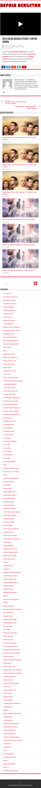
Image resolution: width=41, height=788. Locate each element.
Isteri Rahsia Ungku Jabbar (11, 512)
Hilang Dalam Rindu (9, 492)
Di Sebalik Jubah (8, 424)
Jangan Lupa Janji (8, 518)
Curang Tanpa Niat (9, 394)
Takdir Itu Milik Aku (9, 730)
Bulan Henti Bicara (9, 364)
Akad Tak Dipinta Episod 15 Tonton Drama (18, 270)
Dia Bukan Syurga (8, 431)
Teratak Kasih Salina (9, 733)
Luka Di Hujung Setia (9, 579)
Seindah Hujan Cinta (9, 676)
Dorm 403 (6, 445)
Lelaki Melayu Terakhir (10, 576)
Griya (5, 475)
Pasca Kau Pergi (8, 639)
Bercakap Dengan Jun (10, 337)
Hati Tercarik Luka (8, 481)
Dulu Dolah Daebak (9, 46)
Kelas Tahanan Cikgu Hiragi (11, 539)
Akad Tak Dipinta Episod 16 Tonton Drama (18, 245)
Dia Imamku (7, 438)
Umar (5, 750)
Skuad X (5, 710)
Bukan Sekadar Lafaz (9, 361)
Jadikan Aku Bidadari (9, 515)
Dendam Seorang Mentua (11, 414)
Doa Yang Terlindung (10, 441)
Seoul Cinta (6, 686)
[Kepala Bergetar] (20, 5)
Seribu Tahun (7, 693)
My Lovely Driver (8, 613)
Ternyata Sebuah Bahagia (11, 737)
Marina (5, 596)
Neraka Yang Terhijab (10, 619)
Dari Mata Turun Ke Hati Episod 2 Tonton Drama (15, 101)
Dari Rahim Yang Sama (10, 404)
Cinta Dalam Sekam (9, 387)
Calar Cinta (6, 374)
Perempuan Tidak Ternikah (11, 653)
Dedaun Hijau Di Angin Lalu (11, 408)
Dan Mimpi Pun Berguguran (12, 397)
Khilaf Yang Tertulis (9, 559)
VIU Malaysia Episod (9, 757)
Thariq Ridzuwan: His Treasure (12, 740)
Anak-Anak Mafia (8, 307)
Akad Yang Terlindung (10, 297)
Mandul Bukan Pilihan (10, 592)
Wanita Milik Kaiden (9, 764)
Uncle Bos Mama (8, 754)
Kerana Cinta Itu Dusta (10, 549)
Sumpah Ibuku (7, 717)
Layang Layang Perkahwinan (12, 572)
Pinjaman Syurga (8, 656)
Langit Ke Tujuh (8, 565)
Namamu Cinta (8, 616)
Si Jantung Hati (7, 707)
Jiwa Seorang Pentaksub (10, 529)
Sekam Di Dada (8, 680)
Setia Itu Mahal (8, 697)
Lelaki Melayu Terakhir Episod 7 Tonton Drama (25, 106)
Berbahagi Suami (8, 334)
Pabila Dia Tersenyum (10, 633)
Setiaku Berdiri (7, 700)
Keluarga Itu (7, 542)
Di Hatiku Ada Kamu (9, 421)
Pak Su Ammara (8, 636)
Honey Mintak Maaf (9, 498)
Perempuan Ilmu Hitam (10, 646)
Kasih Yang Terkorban (10, 535)
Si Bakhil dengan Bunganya (11, 703)
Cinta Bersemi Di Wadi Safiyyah (13, 381)
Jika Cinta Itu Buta (8, 522)
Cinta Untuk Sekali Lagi (10, 391)
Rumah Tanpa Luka (9, 666)
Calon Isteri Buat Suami (10, 377)
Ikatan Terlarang (8, 505)
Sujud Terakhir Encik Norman (12, 713)
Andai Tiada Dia (8, 314)
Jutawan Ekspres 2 (9, 532)
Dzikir (5, 465)
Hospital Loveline (8, 502)
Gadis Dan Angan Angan (11, 468)
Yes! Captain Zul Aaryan (10, 770)
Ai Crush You (7, 293)
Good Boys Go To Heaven (11, 471)
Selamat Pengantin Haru (10, 683)
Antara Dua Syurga (9, 320)
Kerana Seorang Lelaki (10, 552)
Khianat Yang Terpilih (9, 555)
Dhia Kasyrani (7, 418)
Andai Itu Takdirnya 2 (10, 310)
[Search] (35, 283)
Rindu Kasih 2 (7, 663)
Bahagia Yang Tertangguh (11, 327)
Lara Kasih (6, 569)
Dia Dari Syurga (8, 434)
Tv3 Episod (6, 747)
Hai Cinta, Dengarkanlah (10, 478)
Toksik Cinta (7, 744)
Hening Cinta (7, 488)
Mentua (5, 602)
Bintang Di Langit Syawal (11, 344)
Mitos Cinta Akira (8, 606)
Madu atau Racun (8, 586)
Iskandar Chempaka (9, 508)
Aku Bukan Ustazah (9, 300)
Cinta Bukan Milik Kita (10, 384)
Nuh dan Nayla (7, 626)
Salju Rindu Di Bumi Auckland (12, 670)
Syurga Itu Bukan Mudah (11, 723)
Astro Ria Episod (8, 324)
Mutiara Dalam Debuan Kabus (12, 609)
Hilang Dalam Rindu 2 (10, 495)
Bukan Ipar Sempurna (10, 357)
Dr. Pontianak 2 (8, 455)
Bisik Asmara (7, 347)
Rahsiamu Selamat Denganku (12, 660)
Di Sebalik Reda (8, 428)
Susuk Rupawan (8, 720)
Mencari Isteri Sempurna (11, 599)
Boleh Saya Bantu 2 (9, 354)
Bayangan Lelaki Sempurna (11, 330)
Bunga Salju (7, 367)
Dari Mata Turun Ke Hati (10, 401)
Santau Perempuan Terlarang (12, 673)
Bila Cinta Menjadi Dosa (10, 340)
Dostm (6, 45)
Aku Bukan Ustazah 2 (9, 303)
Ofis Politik (6, 629)
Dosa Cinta (6, 448)
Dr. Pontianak (7, 451)
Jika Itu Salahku (8, 525)
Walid (5, 760)
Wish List (6, 767)
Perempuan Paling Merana (11, 649)
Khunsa (5, 562)
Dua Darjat (6, 458)
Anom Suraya (7, 317)
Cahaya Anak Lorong (9, 371)
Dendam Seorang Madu (10, 411)
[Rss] (20, 782)
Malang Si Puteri (8, 589)
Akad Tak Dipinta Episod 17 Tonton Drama (18, 219)
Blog (4, 350)
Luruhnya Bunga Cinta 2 (10, 582)
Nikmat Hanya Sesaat (9, 623)
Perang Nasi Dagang (9, 643)
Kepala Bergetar (20, 46)
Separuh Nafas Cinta (9, 690)
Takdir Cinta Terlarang (10, 727)
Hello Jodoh (7, 485)
